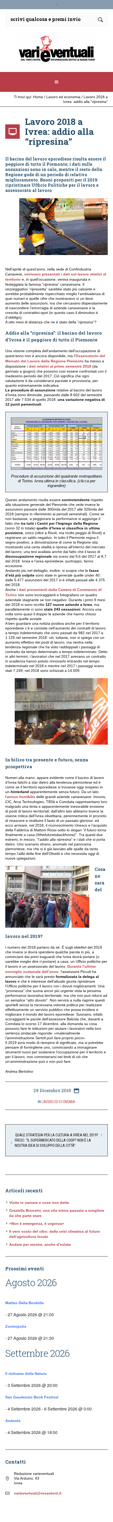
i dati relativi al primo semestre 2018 (58, 366)
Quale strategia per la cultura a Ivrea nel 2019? (56, 1135)
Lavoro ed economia (63, 97)
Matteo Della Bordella (24, 1303)
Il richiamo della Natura (26, 1373)
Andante (12, 1421)
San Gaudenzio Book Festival (31, 1397)
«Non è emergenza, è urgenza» (36, 1223)
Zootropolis (15, 1326)
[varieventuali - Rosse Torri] (56, 51)
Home (38, 97)
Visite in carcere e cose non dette (39, 1202)
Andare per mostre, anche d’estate (40, 1244)
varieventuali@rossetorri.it (37, 1493)
